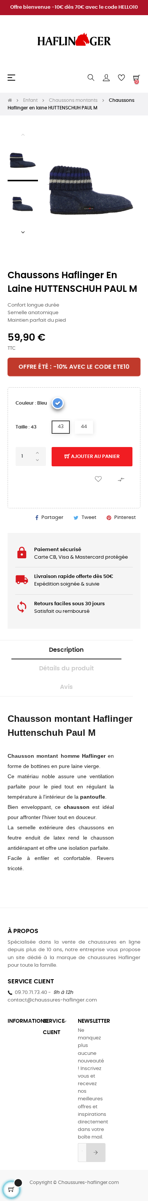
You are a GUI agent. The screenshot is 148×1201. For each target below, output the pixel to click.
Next (23, 232)
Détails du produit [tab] (66, 668)
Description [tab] (66, 650)
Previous (23, 134)
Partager (52, 517)
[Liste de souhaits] (98, 479)
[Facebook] (101, 1031)
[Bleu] (58, 403)
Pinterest (125, 517)
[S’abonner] (95, 1152)
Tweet (89, 517)
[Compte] (106, 77)
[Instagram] (135, 1031)
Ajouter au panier (95, 456)
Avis (66, 687)
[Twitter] (118, 1031)
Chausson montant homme (45, 756)
